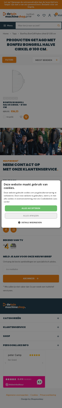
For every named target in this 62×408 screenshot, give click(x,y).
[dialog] (31, 204)
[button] (31, 222)
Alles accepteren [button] (31, 208)
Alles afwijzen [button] (31, 215)
